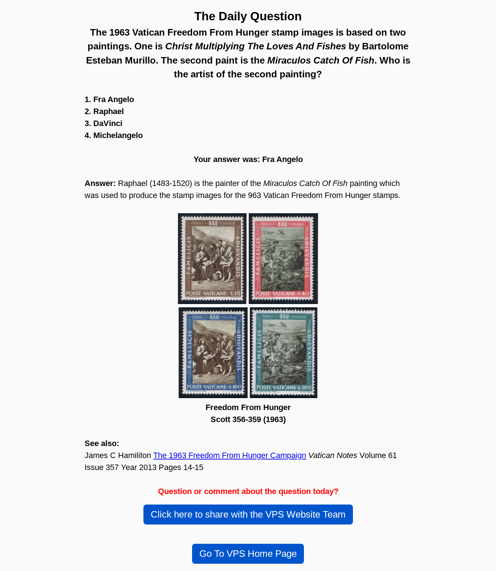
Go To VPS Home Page (248, 553)
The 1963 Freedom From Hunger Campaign (229, 455)
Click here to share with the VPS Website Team (248, 514)
